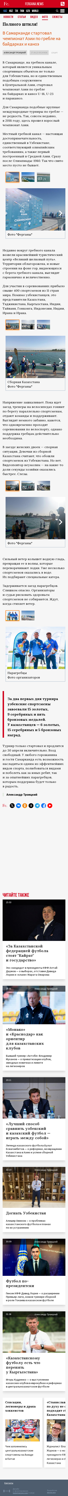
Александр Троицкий (15, 52)
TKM (22, 11)
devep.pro (51, 1492)
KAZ (5, 11)
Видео (34, 17)
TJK (16, 11)
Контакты (8, 1483)
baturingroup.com (20, 1493)
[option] (12, 177)
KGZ (11, 11)
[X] (12, 805)
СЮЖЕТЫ (57, 17)
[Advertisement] (34, 849)
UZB (28, 11)
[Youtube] (49, 805)
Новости (8, 17)
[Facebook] (43, 805)
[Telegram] (37, 805)
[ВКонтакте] (18, 805)
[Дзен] (31, 805)
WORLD (35, 11)
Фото (45, 17)
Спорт (54, 52)
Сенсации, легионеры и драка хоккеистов (20, 1406)
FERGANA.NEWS (34, 4)
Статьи (22, 17)
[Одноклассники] (24, 805)
